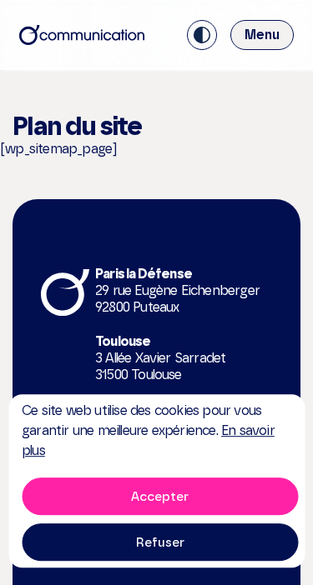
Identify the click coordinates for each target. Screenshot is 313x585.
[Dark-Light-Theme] (202, 35)
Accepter (160, 496)
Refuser (160, 542)
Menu (262, 34)
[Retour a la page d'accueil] (81, 35)
